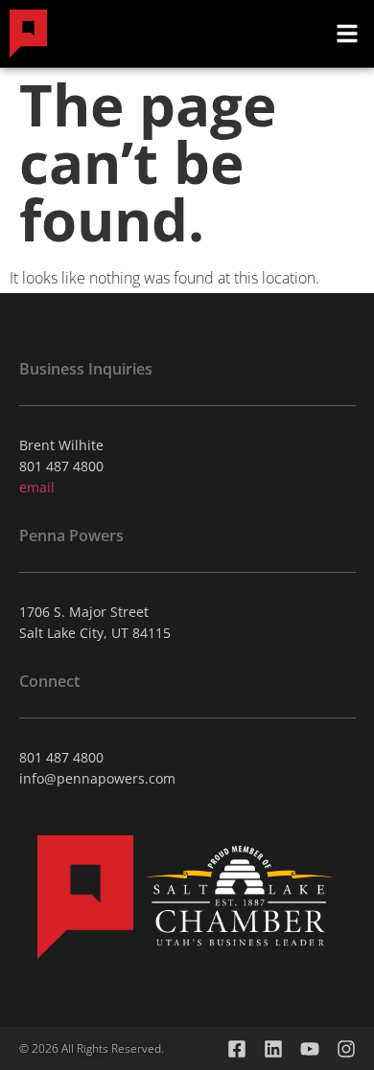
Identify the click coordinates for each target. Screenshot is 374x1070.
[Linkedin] (273, 1049)
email (37, 487)
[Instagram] (346, 1049)
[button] (347, 33)
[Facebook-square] (236, 1049)
